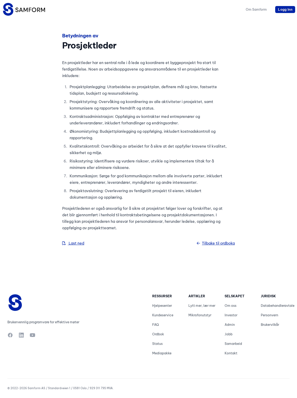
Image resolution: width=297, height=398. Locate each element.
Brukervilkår (270, 325)
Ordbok (158, 334)
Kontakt (231, 353)
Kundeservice (162, 315)
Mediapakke (161, 353)
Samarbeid (233, 344)
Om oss (230, 306)
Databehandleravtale (277, 306)
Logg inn (285, 9)
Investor (231, 315)
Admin (230, 325)
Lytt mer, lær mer (201, 306)
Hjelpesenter (162, 306)
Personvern (269, 315)
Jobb (228, 334)
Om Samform (256, 9)
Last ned (76, 243)
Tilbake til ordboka (218, 243)
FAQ (155, 325)
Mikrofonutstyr (199, 315)
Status (157, 344)
